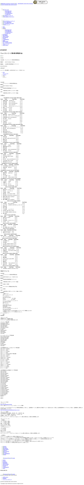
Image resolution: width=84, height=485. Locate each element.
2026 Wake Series (8, 10)
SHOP (4, 40)
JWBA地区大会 (8, 12)
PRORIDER (5, 463)
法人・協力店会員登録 (7, 42)
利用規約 (4, 478)
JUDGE (4, 38)
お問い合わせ (5, 45)
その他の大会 (8, 14)
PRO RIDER (5, 35)
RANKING (5, 462)
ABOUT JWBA (6, 36)
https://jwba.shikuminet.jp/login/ (6, 404)
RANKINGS (5, 34)
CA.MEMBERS (6, 39)
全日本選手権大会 (8, 13)
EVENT (4, 461)
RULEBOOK (5, 37)
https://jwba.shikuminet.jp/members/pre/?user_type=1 (10, 409)
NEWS (4, 27)
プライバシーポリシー (7, 479)
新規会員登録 (5, 41)
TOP (4, 26)
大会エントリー (6, 44)
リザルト (4, 74)
